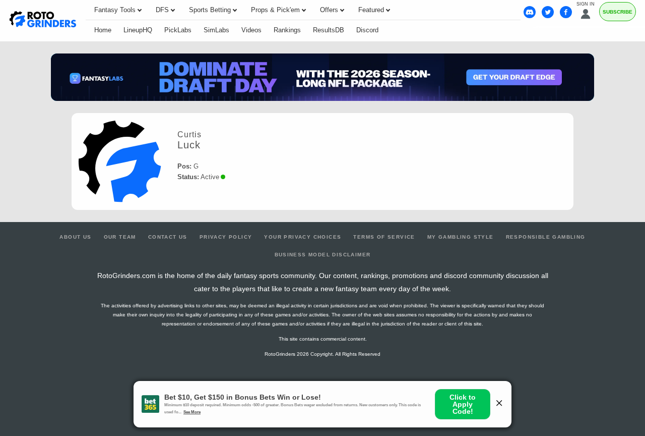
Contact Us (167, 237)
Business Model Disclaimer (323, 254)
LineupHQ (137, 30)
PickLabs (177, 30)
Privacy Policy (226, 237)
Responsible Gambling (546, 237)
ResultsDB (328, 30)
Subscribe (617, 12)
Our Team (120, 237)
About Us (75, 237)
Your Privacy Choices (302, 237)
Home (102, 30)
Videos (251, 30)
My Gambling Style (460, 237)
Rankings (287, 30)
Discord (367, 30)
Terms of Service (384, 237)
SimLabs (216, 30)
